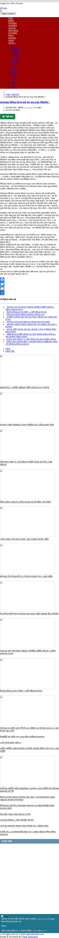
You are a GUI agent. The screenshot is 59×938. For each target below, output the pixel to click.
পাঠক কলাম (15, 53)
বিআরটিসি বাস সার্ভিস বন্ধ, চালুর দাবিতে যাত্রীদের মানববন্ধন (22, 736)
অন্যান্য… (12, 43)
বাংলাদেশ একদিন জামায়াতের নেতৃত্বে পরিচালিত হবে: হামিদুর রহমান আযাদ (27, 424)
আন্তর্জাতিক (12, 26)
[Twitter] (29, 284)
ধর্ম (12, 65)
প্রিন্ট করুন (9, 116)
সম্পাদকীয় (14, 55)
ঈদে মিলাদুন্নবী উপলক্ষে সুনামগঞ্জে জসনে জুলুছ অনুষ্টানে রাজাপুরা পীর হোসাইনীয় (29, 613)
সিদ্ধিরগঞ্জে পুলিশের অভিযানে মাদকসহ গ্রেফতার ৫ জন (25, 314)
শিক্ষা (12, 80)
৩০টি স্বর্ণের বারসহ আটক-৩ (10, 742)
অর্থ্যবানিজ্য (12, 23)
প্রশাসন (13, 75)
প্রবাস (13, 72)
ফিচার (13, 77)
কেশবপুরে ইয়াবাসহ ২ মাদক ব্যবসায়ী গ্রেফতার (16, 820)
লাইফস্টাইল (15, 48)
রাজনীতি (11, 21)
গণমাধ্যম (14, 63)
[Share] (29, 293)
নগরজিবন (14, 68)
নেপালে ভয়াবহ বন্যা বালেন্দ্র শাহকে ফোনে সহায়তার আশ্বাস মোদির (24, 539)
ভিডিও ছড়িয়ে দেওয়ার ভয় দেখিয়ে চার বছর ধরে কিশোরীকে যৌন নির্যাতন (25, 502)
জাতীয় (10, 18)
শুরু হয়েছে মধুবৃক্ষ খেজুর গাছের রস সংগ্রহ (15, 814)
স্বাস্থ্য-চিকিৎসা (16, 58)
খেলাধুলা (11, 40)
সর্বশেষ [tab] (7, 349)
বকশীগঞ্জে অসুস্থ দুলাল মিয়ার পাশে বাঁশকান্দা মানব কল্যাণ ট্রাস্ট (28, 322)
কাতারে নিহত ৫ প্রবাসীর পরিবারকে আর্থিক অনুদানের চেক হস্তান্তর (24, 387)
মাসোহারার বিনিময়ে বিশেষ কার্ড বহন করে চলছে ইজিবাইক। (25, 102)
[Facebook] (29, 280)
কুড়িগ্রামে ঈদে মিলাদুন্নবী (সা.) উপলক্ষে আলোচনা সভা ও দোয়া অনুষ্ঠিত (26, 576)
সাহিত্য (13, 82)
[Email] (29, 288)
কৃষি (12, 60)
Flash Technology (30, 937)
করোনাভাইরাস (16, 50)
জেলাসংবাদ (12, 28)
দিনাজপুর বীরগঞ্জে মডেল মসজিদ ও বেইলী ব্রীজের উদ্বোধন (27, 312)
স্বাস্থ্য (13, 85)
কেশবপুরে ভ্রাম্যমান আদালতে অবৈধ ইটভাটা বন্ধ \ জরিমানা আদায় (24, 826)
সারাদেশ (13, 87)
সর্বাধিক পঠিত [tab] (10, 351)
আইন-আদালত (13, 30)
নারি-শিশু (14, 70)
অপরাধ (13, 45)
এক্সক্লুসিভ (12, 38)
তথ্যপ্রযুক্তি (12, 33)
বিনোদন (10, 35)
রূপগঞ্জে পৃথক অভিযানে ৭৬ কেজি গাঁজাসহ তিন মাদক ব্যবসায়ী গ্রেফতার (31, 339)
